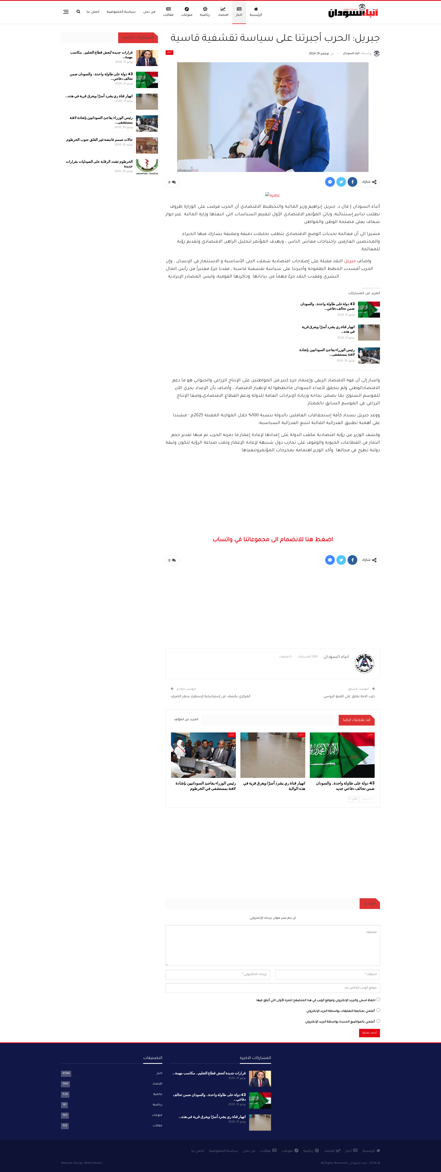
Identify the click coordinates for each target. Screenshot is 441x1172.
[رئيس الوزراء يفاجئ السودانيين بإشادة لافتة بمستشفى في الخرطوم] (369, 355)
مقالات (168, 15)
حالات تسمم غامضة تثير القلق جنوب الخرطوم (99, 139)
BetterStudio (93, 1163)
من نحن (149, 12)
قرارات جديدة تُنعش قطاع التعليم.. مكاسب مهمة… (101, 54)
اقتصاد (223, 15)
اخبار (239, 15)
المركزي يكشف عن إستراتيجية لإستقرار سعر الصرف (210, 697)
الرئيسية (256, 15)
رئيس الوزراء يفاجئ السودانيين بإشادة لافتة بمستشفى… (327, 352)
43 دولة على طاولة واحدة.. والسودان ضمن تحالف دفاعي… (327, 306)
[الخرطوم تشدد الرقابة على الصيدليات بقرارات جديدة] (147, 167)
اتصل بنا (93, 12)
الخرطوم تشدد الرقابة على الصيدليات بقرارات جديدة (99, 164)
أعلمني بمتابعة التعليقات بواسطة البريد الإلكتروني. (340, 1011)
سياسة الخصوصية (121, 12)
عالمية (157, 1094)
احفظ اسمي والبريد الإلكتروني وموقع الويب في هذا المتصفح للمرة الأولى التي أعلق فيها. (315, 1000)
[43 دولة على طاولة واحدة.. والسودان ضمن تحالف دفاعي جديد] (369, 310)
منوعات (186, 15)
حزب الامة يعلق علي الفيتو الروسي (348, 697)
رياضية (205, 15)
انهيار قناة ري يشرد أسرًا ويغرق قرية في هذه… (328, 329)
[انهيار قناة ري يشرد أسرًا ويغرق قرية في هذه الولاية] (369, 333)
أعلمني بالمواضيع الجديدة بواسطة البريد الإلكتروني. (339, 1022)
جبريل (350, 261)
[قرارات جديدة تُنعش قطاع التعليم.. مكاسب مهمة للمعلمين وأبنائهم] (147, 58)
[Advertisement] (273, 409)
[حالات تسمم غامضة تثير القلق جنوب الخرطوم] (147, 145)
